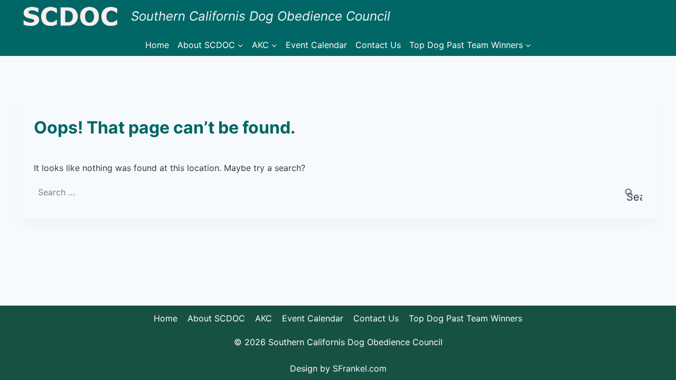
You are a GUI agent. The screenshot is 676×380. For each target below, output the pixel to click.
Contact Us (378, 45)
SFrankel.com (360, 368)
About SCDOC (216, 318)
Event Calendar (316, 45)
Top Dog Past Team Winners (465, 318)
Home (157, 45)
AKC (263, 318)
